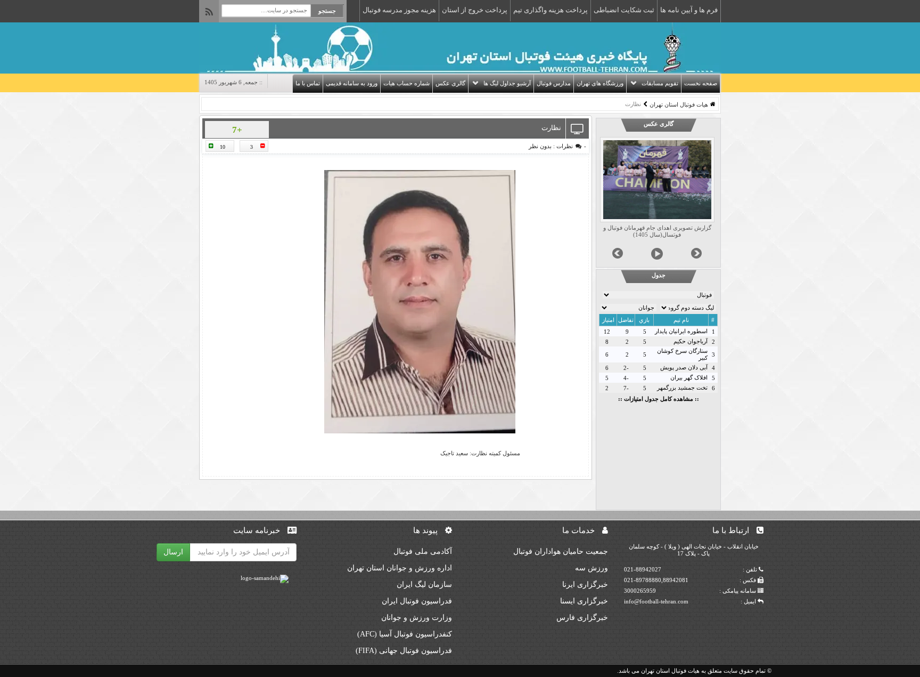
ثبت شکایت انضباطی (624, 10)
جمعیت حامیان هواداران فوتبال (560, 551)
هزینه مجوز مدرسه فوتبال (399, 10)
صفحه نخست (700, 83)
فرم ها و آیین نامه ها (689, 10)
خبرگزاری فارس (582, 618)
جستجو (327, 10)
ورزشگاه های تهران (600, 83)
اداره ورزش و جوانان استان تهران (399, 568)
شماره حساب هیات (406, 83)
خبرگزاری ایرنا (585, 585)
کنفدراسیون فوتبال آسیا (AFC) (404, 634)
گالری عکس (450, 83)
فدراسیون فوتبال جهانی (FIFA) (404, 651)
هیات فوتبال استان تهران (679, 104)
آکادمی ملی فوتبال (422, 551)
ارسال (173, 552)
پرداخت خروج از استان (474, 10)
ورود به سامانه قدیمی (351, 83)
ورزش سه (591, 568)
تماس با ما (307, 83)
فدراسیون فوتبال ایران (417, 601)
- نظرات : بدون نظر (557, 146)
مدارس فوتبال (554, 83)
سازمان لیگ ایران (424, 585)
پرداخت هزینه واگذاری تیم (550, 10)
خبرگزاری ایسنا (584, 601)
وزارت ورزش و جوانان (416, 618)
